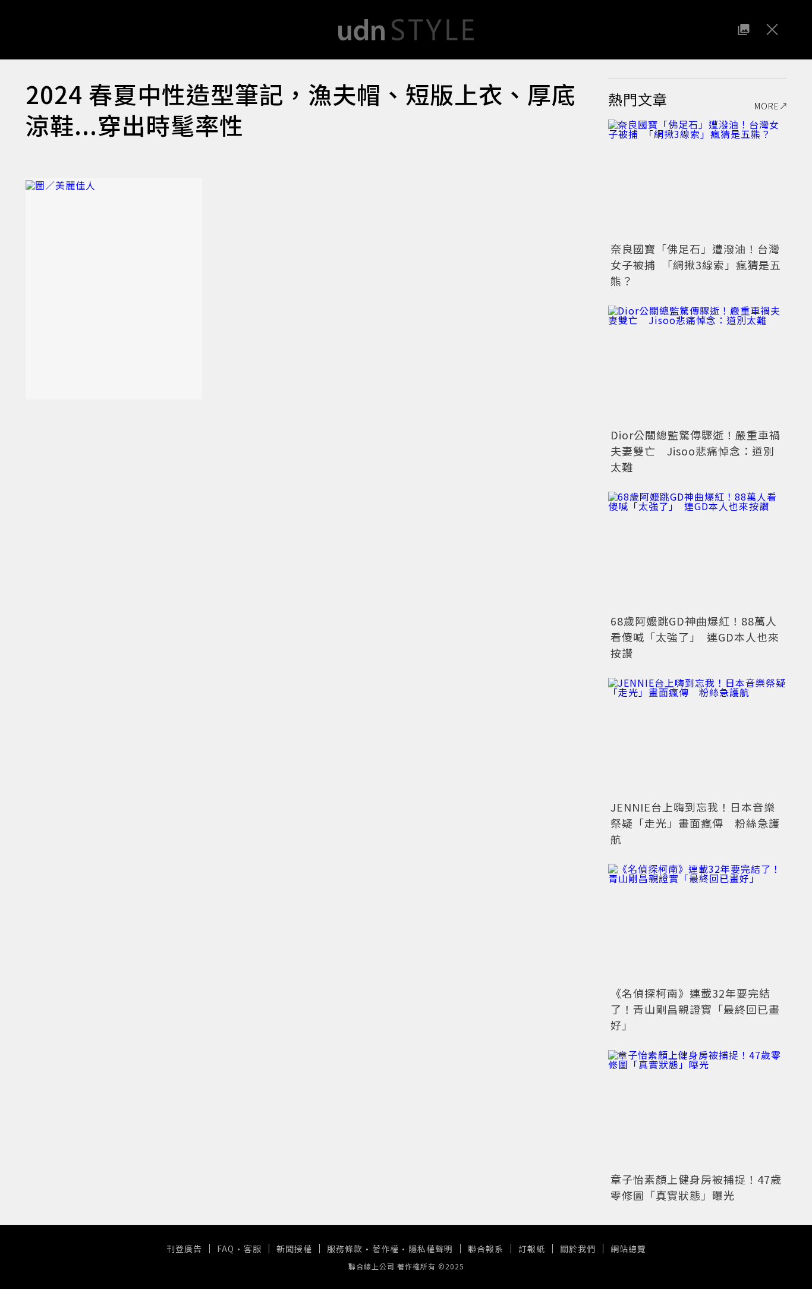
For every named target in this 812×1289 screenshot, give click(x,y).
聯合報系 (485, 1248)
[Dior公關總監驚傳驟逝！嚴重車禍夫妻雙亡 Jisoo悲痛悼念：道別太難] (697, 365)
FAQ (225, 1248)
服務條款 (345, 1248)
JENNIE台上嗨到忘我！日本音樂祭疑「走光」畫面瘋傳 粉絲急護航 (695, 823)
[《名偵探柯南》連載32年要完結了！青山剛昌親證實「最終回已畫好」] (697, 923)
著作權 (385, 1248)
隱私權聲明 (430, 1248)
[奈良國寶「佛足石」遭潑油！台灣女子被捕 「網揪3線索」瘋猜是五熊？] (697, 179)
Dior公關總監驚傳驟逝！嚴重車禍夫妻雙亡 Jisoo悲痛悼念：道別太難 (695, 450)
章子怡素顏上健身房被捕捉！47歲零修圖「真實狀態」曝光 (696, 1187)
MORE (766, 106)
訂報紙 (531, 1248)
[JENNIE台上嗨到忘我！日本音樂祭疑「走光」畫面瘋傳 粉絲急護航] (697, 737)
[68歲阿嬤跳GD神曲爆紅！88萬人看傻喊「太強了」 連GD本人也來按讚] (697, 551)
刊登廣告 (184, 1248)
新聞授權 (294, 1248)
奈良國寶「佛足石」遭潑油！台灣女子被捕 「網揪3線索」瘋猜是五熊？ (695, 264)
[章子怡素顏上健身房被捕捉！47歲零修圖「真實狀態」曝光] (697, 1109)
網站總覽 (628, 1248)
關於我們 (578, 1248)
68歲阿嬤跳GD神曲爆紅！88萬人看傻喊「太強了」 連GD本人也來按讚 (694, 637)
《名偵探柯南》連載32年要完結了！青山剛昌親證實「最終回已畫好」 (695, 1009)
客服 (253, 1248)
